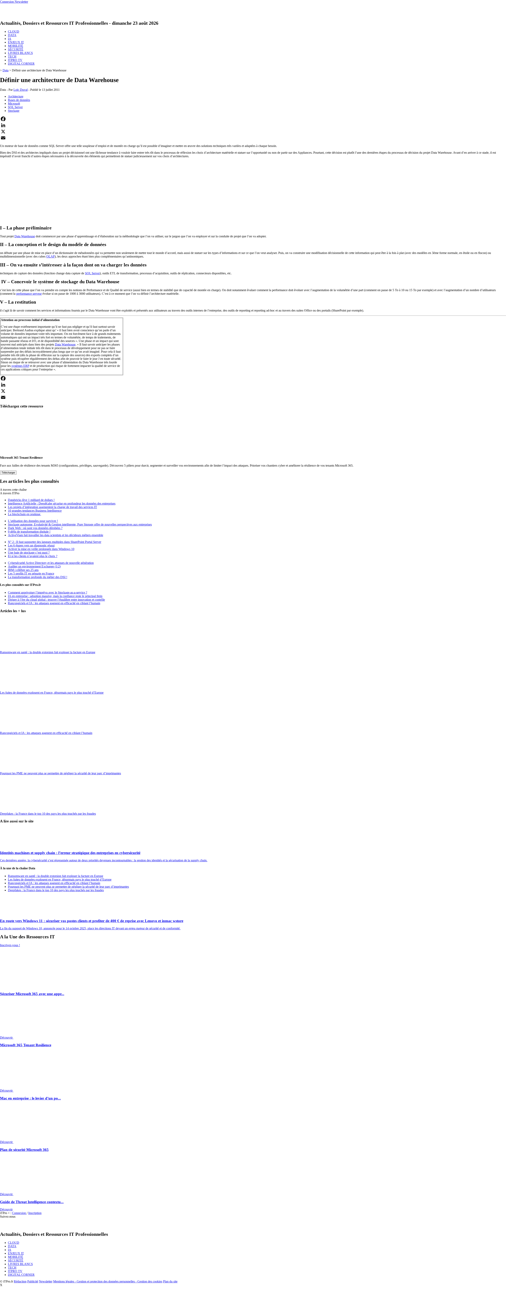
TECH (12, 56)
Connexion (19, 1213)
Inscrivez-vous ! (10, 945)
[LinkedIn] (253, 125)
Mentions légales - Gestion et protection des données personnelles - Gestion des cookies (107, 1281)
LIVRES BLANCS (20, 53)
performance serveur (29, 293)
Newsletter (45, 1281)
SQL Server (15, 107)
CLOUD (13, 31)
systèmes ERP (20, 366)
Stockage (13, 110)
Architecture (15, 96)
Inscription (35, 1213)
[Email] (253, 138)
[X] (253, 131)
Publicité (32, 1281)
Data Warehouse (24, 236)
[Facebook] (253, 119)
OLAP (50, 256)
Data (5, 70)
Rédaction (20, 1281)
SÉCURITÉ (15, 49)
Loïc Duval (20, 89)
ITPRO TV (15, 60)
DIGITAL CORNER (21, 63)
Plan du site (170, 1281)
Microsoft (14, 103)
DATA (12, 35)
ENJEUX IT (16, 42)
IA (9, 38)
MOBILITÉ (15, 45)
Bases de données (19, 100)
